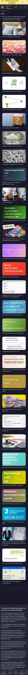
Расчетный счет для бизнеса (9, 7)
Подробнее (23, 2)
